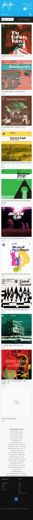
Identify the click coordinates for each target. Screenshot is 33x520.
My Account (29, 5)
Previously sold (22, 493)
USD (28, 9)
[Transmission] (8, 6)
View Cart (25, 4)
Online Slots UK (16, 469)
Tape (19, 486)
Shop (19, 483)
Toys (19, 488)
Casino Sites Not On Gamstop (16, 444)
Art (19, 490)
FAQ (3, 488)
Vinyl (19, 485)
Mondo (3, 485)
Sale (19, 491)
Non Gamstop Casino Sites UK (16, 448)
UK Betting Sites (16, 440)
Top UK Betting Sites (16, 471)
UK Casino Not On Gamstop (16, 452)
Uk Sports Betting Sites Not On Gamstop (16, 475)
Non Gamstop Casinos (16, 432)
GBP (25, 9)
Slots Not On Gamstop (16, 450)
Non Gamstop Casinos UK (16, 457)
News (3, 486)
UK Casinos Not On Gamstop (16, 465)
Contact (4, 490)
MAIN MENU (5, 14)
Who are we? (5, 483)
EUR (30, 9)
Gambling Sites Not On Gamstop (16, 446)
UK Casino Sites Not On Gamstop (16, 473)
